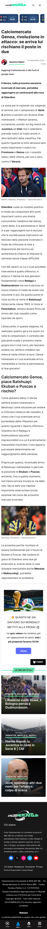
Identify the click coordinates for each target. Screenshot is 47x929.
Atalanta (10, 694)
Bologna (22, 694)
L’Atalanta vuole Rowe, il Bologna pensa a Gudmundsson (23, 703)
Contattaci (23, 906)
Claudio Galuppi (27, 870)
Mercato (33, 694)
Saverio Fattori (16, 62)
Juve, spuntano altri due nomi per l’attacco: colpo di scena (23, 786)
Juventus (10, 735)
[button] (33, 5)
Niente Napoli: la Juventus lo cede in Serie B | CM (20, 745)
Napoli (32, 735)
